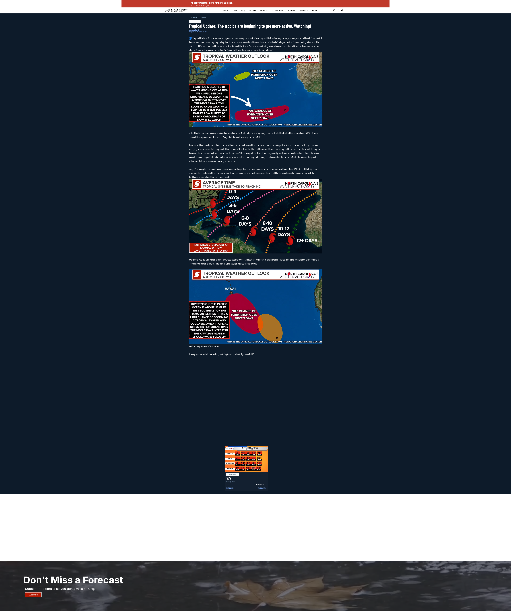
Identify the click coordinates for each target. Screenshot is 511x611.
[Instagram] (334, 10)
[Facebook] (338, 10)
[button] (252, 10)
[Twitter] (342, 10)
